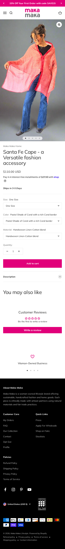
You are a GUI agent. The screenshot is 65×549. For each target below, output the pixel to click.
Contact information (28, 540)
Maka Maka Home (12, 146)
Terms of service (41, 537)
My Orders (8, 420)
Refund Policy (10, 463)
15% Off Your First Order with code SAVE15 (32, 3)
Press (38, 420)
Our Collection (10, 431)
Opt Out (7, 441)
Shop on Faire (43, 431)
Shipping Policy (10, 468)
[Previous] (3, 3)
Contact (7, 436)
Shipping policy (9, 540)
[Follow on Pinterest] (21, 489)
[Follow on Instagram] (13, 489)
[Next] (61, 3)
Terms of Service (11, 479)
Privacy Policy (10, 473)
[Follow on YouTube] (29, 489)
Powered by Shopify (38, 533)
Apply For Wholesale (46, 425)
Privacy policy (24, 537)
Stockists (40, 436)
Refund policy (9, 537)
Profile (6, 447)
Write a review (32, 330)
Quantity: (7, 245)
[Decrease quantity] (7, 251)
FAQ (5, 425)
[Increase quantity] (19, 251)
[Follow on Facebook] (5, 489)
